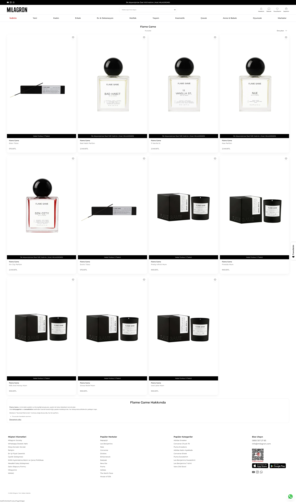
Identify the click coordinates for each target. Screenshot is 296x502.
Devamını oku (15, 420)
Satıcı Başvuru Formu (17, 467)
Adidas (103, 470)
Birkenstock (105, 457)
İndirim (13, 18)
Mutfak (133, 18)
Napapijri (104, 440)
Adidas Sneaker (180, 440)
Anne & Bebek (230, 18)
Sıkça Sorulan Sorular (17, 447)
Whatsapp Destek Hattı (18, 444)
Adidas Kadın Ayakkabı (183, 450)
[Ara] (175, 10)
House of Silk (105, 477)
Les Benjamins (106, 444)
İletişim (11, 450)
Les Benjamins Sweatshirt (184, 460)
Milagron (15, 493)
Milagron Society (15, 440)
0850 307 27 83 (259, 440)
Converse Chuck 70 (182, 444)
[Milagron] (17, 9)
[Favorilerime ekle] (73, 37)
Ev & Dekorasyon (105, 18)
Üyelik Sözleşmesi (15, 457)
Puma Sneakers (180, 447)
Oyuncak (257, 18)
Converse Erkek (180, 454)
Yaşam (156, 18)
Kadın (56, 18)
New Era (103, 463)
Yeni (35, 18)
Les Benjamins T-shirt (183, 463)
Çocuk (204, 18)
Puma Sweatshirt (181, 457)
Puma (102, 467)
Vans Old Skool (180, 467)
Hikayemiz (12, 470)
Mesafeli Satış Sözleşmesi (18, 463)
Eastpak (103, 460)
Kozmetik (180, 18)
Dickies (103, 454)
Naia (102, 447)
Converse (104, 450)
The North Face (106, 473)
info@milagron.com (261, 444)
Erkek (78, 18)
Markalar (282, 18)
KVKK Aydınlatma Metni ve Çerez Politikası (26, 460)
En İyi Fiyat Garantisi (16, 454)
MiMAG (11, 473)
